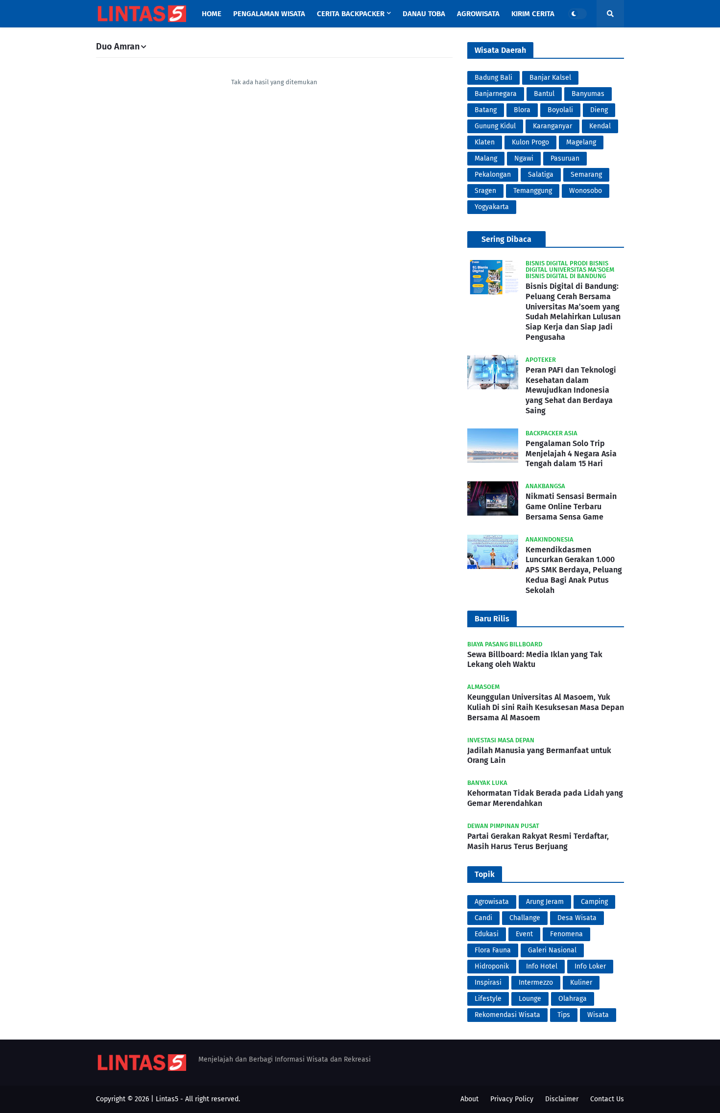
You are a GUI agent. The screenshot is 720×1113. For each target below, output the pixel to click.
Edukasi (487, 934)
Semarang (586, 174)
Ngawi (523, 158)
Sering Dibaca (506, 239)
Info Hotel (541, 966)
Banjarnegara (496, 94)
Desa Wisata (577, 918)
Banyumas (588, 94)
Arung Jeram (545, 902)
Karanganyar (552, 126)
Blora (522, 110)
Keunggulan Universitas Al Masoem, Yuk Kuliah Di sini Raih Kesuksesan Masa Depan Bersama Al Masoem (545, 707)
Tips (563, 1015)
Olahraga (572, 999)
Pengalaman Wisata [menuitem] (269, 13)
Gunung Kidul (495, 126)
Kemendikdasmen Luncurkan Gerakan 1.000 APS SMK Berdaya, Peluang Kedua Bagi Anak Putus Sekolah (574, 570)
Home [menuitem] (211, 13)
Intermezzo (536, 982)
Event (524, 934)
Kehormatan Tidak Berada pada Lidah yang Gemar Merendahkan (545, 798)
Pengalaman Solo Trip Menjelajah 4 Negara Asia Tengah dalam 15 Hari (571, 454)
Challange (524, 918)
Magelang (581, 142)
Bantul (544, 94)
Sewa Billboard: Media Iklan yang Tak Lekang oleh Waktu (534, 659)
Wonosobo (585, 191)
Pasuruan (565, 158)
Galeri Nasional (552, 950)
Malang (486, 158)
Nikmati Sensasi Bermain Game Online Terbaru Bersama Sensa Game (571, 506)
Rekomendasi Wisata (507, 1015)
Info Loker (590, 966)
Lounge (530, 999)
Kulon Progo (530, 142)
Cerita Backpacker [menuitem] (350, 13)
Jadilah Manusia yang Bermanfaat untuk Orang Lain (539, 755)
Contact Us (607, 1099)
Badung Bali (493, 77)
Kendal (600, 126)
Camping (594, 902)
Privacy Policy (511, 1099)
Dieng (599, 110)
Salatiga (540, 174)
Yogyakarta (492, 207)
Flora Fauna (493, 950)
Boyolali (560, 110)
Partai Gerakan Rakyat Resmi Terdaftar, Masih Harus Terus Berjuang (538, 841)
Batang (486, 110)
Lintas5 (167, 1099)
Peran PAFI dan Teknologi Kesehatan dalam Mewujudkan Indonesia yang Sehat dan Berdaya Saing (571, 390)
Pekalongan (493, 174)
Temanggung (532, 191)
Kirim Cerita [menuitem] (532, 13)
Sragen (485, 191)
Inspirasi (488, 982)
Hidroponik (492, 966)
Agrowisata (492, 902)
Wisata (598, 1015)
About (469, 1099)
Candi (483, 918)
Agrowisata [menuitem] (478, 13)
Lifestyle (488, 999)
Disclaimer (561, 1099)
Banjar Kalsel (550, 77)
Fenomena (566, 934)
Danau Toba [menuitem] (424, 13)
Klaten (485, 142)
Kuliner (581, 982)
